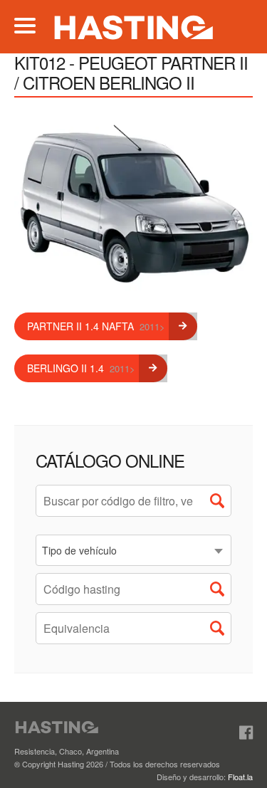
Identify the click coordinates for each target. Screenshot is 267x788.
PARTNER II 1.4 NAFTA (96, 326)
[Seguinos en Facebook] (246, 733)
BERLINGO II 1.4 (81, 368)
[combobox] (133, 550)
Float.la (240, 776)
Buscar (220, 504)
